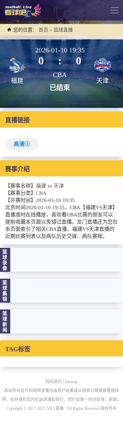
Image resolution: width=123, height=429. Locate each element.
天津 (59, 186)
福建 (41, 186)
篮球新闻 (5, 321)
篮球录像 (5, 260)
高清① (22, 144)
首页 (43, 30)
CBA (41, 193)
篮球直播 (63, 30)
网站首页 (53, 381)
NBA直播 (55, 408)
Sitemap (71, 381)
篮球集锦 (5, 291)
